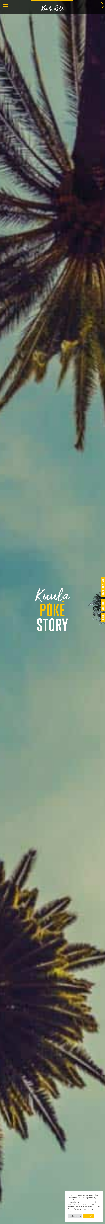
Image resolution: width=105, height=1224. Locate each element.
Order (102, 617)
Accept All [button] (88, 1216)
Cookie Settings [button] (75, 1216)
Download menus (102, 586)
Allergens (102, 605)
